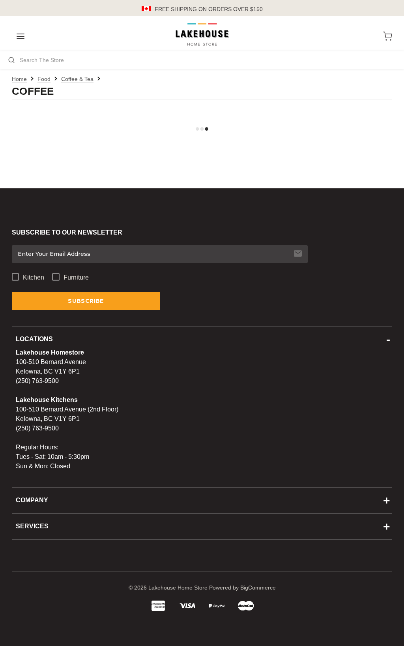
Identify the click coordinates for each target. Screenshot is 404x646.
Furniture (76, 277)
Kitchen (33, 277)
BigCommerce (258, 587)
